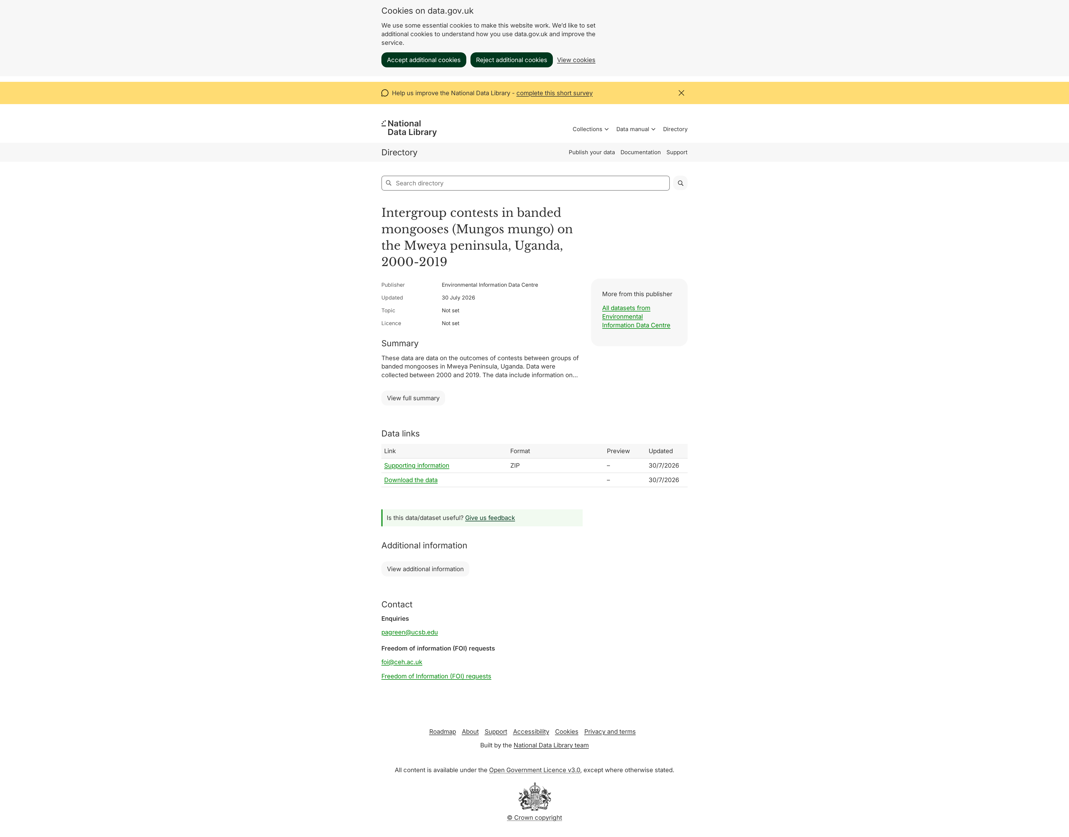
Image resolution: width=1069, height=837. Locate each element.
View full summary (413, 398)
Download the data (411, 479)
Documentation (641, 152)
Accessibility (531, 731)
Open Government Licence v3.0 (534, 770)
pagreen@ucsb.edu (409, 632)
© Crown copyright (534, 817)
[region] (534, 465)
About (470, 731)
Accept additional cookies (424, 59)
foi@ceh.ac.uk (401, 662)
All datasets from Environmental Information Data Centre (636, 316)
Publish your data (592, 152)
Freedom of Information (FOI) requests (436, 676)
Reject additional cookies (511, 59)
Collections (587, 129)
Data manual (632, 129)
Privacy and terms (610, 731)
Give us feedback (490, 517)
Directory (675, 129)
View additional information (425, 569)
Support (677, 152)
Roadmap (442, 731)
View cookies (576, 59)
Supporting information (416, 465)
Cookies (566, 731)
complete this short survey (554, 93)
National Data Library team (551, 745)
